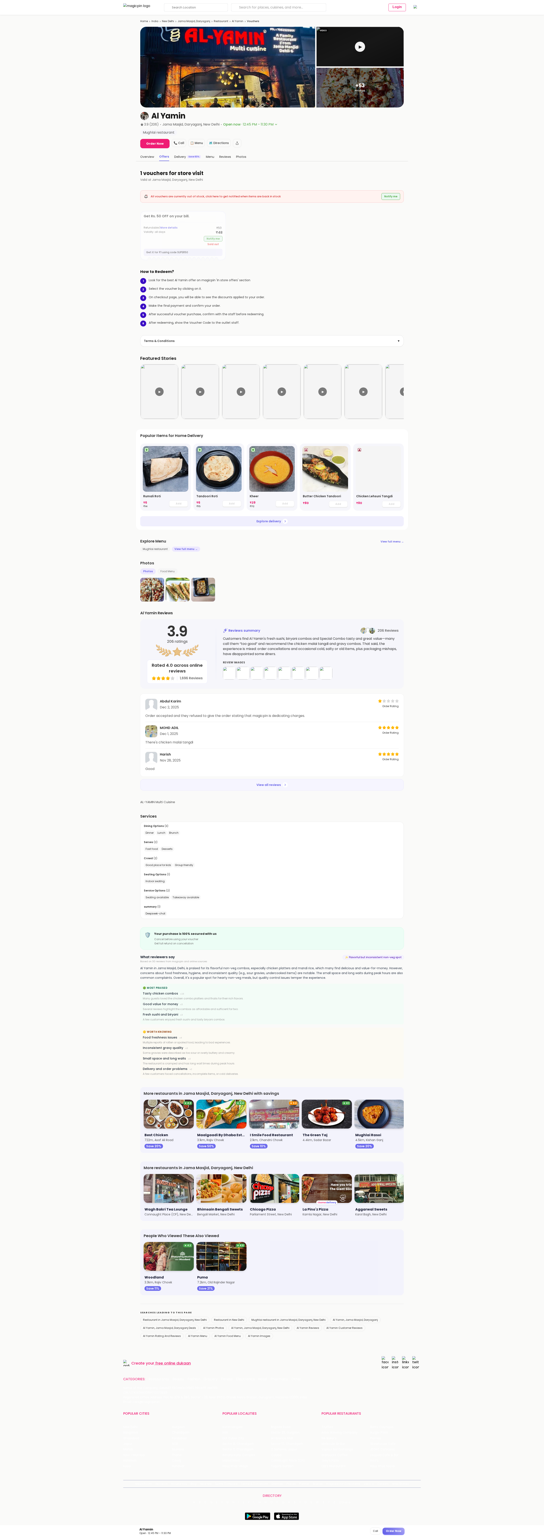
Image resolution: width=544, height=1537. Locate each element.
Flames (375, 1438)
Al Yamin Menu (197, 1336)
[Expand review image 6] (298, 673)
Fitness (227, 1379)
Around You (179, 1484)
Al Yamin (237, 21)
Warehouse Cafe (382, 1444)
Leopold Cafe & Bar (384, 1455)
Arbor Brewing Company (339, 1433)
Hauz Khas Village (235, 1466)
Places (291, 1484)
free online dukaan (173, 1363)
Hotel (262, 1379)
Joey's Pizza (330, 1461)
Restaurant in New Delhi (229, 1320)
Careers (383, 1484)
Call (375, 1531)
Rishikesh (129, 1461)
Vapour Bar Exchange (337, 1449)
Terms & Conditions (272, 341)
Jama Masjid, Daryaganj (194, 21)
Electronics (245, 1379)
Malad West (231, 1461)
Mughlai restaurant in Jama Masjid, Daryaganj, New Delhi (288, 1320)
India (155, 21)
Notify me (390, 196)
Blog (193, 1484)
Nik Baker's (329, 1438)
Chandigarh (180, 1433)
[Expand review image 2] (243, 673)
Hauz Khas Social (382, 1466)
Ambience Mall (282, 1438)
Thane (176, 1455)
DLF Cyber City (233, 1438)
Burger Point (379, 1433)
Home (144, 21)
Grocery (211, 1379)
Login (397, 7)
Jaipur (127, 1444)
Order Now (155, 143)
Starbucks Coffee (335, 1455)
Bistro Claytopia (381, 1427)
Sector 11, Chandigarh (238, 1449)
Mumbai (178, 1449)
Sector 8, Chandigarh (238, 1444)
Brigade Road (280, 1427)
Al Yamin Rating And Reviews (162, 1336)
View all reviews (268, 785)
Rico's (374, 1461)
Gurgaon (178, 1427)
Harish (165, 754)
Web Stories (400, 1484)
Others (345, 1502)
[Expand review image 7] (312, 673)
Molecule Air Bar (333, 1444)
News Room (143, 1484)
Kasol (127, 1466)
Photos (148, 571)
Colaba (276, 1455)
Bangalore (130, 1433)
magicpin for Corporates (343, 1484)
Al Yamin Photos (213, 1328)
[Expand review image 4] (270, 673)
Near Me (206, 1484)
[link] (165, 477)
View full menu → (392, 541)
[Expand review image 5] (284, 673)
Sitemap (277, 1484)
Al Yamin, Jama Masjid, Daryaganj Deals (169, 1328)
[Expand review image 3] (257, 673)
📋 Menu (196, 143)
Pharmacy (279, 1379)
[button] (360, 46)
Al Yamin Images (259, 1336)
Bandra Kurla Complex (238, 1455)
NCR (175, 1444)
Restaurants (159, 1379)
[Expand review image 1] (229, 673)
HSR (225, 1433)
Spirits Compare (226, 1484)
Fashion (193, 1379)
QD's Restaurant (334, 1466)
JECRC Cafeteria (382, 1449)
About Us (161, 1484)
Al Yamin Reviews (308, 1328)
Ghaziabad (131, 1438)
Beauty (178, 1379)
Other (296, 1379)
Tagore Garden (282, 1466)
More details (168, 227)
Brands (318, 1484)
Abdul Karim (170, 701)
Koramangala (232, 1427)
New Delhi (168, 21)
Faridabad (179, 1438)
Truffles (327, 1427)
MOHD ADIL (169, 727)
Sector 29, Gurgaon (285, 1433)
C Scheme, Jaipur (284, 1449)
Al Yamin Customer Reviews (344, 1328)
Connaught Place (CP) (288, 1461)
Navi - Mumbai (134, 1455)
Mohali (128, 1449)
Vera (367, 1484)
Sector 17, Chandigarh (287, 1444)
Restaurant (221, 21)
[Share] (237, 143)
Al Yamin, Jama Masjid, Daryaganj (355, 1320)
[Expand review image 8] (326, 673)
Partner (304, 1484)
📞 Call (179, 143)
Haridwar (178, 1466)
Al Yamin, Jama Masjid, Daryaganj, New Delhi (260, 1328)
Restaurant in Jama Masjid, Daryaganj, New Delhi (175, 1320)
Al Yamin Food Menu (227, 1336)
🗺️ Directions (219, 143)
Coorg (176, 1461)
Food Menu (167, 571)
